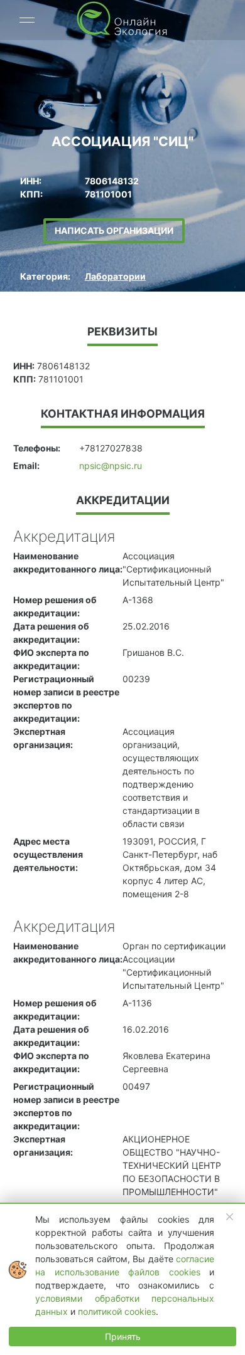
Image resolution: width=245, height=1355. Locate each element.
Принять (123, 1336)
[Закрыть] (230, 1217)
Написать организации (114, 230)
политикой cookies (117, 1311)
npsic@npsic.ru (110, 465)
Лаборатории (115, 276)
